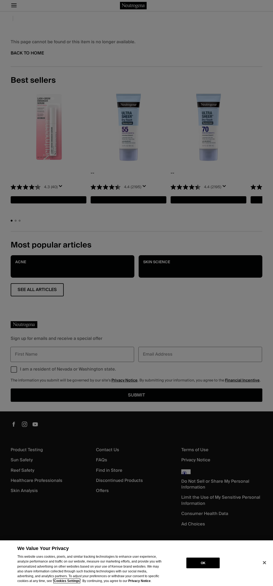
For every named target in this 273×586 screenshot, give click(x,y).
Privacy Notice (139, 581)
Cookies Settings (67, 581)
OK (203, 563)
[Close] (264, 563)
